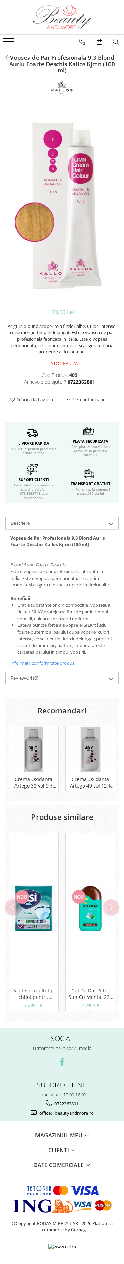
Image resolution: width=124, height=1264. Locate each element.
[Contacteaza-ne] (82, 42)
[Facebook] (62, 1062)
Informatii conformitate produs (42, 663)
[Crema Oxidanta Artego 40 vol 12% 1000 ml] (90, 749)
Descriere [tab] (20, 523)
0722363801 (66, 1104)
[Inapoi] (5, 57)
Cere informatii (87, 399)
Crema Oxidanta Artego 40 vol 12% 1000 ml (90, 782)
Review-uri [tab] (24, 678)
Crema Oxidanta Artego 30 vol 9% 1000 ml (33, 782)
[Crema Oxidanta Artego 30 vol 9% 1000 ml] (33, 749)
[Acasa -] (62, 17)
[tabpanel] (62, 205)
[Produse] (9, 43)
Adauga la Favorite (35, 399)
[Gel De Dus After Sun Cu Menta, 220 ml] (90, 908)
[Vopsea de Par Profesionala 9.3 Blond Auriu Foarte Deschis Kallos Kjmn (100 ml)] (62, 205)
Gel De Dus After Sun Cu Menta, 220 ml (90, 993)
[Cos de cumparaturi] (99, 42)
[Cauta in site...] (116, 42)
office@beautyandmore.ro (66, 1113)
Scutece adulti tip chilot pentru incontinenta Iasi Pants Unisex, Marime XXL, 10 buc (33, 993)
